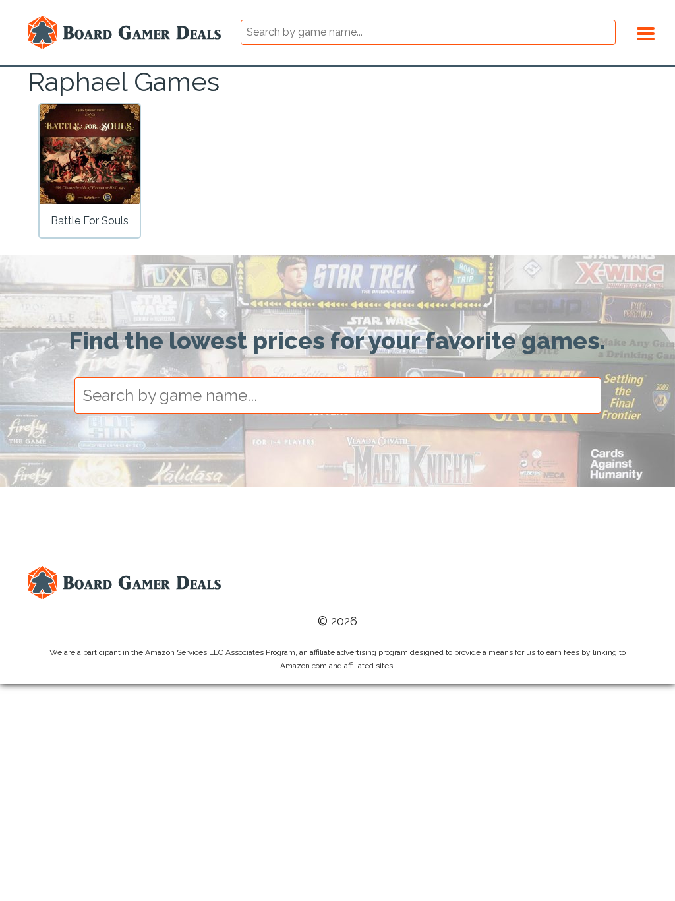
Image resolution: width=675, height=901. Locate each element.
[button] (645, 31)
